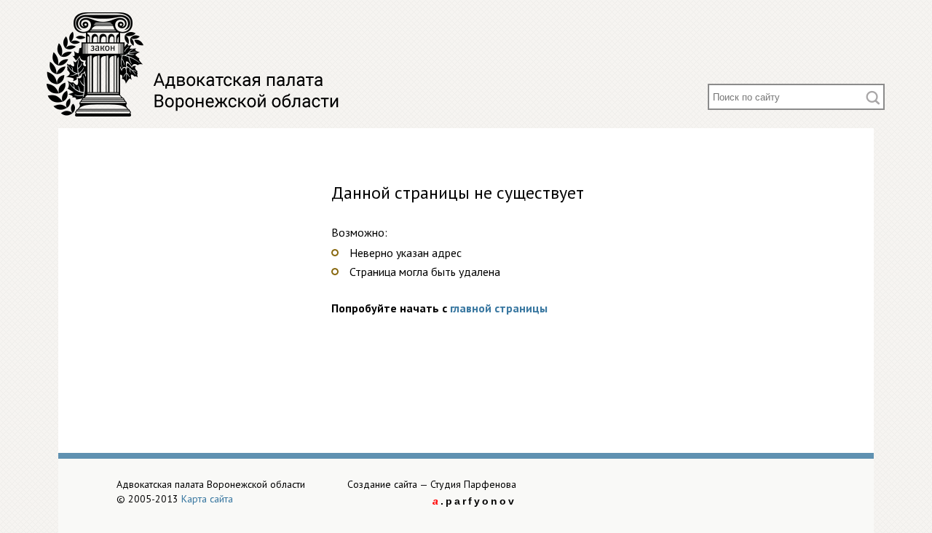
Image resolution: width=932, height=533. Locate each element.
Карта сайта (207, 498)
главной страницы (499, 308)
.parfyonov (474, 501)
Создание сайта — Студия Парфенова (431, 484)
